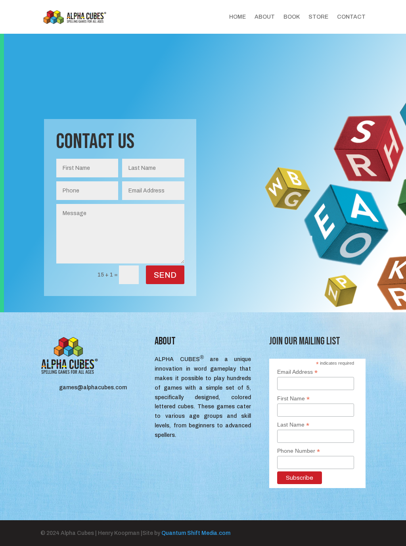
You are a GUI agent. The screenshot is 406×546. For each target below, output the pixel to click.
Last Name (293, 425)
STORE (318, 17)
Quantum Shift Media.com (195, 533)
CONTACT (351, 17)
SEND (165, 275)
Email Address (297, 372)
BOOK (291, 17)
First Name (293, 398)
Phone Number (298, 451)
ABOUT (265, 17)
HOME (237, 17)
